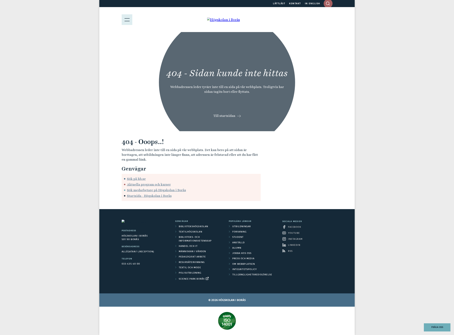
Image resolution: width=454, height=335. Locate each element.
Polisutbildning (190, 273)
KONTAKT (295, 3)
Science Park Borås (192, 279)
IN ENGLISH (312, 3)
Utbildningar (241, 226)
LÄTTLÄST (279, 3)
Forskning (239, 232)
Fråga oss (437, 327)
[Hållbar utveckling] (227, 321)
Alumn (236, 248)
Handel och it (188, 246)
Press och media (243, 258)
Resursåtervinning (192, 262)
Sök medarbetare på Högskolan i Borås (156, 190)
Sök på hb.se (136, 179)
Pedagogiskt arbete (192, 257)
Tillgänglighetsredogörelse (252, 275)
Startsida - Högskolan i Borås (149, 196)
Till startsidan (224, 116)
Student (237, 237)
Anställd (238, 243)
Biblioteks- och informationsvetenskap (195, 239)
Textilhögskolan (190, 232)
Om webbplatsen (243, 264)
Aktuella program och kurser (149, 184)
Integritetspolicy (244, 269)
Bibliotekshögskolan (193, 226)
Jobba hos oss (242, 253)
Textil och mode (190, 267)
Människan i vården (192, 251)
